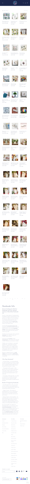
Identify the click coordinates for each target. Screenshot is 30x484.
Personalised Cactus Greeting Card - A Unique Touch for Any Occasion (6, 148)
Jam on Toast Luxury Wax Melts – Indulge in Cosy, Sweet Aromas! (5, 293)
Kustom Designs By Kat (14, 451)
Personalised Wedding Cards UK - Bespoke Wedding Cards (23, 69)
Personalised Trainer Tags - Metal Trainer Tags (23, 131)
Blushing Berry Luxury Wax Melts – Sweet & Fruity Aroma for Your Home (23, 180)
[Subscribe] (14, 472)
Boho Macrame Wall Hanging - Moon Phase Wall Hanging (6, 100)
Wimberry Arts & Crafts (13, 464)
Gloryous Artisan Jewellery (13, 441)
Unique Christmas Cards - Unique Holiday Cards (5, 21)
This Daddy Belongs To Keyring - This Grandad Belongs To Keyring (14, 132)
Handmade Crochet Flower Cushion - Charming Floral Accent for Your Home (23, 148)
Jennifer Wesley (13, 449)
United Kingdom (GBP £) (6, 479)
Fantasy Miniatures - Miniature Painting (5, 68)
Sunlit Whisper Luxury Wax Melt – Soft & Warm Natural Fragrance (14, 197)
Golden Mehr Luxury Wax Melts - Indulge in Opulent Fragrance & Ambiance (14, 277)
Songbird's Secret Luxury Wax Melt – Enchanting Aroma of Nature (5, 197)
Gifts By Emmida (13, 438)
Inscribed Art (13, 445)
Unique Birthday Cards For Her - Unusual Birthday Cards (5, 116)
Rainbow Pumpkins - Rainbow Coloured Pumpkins (23, 116)
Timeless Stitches (13, 457)
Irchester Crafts (13, 447)
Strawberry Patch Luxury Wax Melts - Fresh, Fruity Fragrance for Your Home (14, 180)
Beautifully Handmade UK (23, 421)
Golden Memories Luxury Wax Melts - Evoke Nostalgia (5, 245)
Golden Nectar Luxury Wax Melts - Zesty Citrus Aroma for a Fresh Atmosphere (14, 164)
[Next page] (25, 299)
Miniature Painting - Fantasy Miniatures (22, 53)
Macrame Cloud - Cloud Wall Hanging (5, 131)
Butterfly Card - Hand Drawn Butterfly (22, 37)
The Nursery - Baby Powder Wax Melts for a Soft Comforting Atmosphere (23, 229)
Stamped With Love (14, 455)
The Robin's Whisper (14, 459)
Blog (2, 432)
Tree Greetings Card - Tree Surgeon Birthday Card (14, 100)
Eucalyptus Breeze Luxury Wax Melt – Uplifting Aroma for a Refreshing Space (23, 213)
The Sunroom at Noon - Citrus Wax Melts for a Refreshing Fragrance (14, 229)
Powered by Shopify (26, 480)
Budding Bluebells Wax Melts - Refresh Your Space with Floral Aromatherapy (23, 261)
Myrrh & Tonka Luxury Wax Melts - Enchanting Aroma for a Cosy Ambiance (5, 180)
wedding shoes (15, 353)
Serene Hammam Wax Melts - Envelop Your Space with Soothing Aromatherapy (6, 277)
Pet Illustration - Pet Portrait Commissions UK (23, 21)
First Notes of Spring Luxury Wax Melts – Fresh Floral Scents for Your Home (14, 261)
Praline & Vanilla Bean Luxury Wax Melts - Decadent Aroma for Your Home (23, 164)
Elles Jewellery (13, 436)
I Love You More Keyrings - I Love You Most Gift (14, 116)
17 (22, 298)
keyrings (10, 338)
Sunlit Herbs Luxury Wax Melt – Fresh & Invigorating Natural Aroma (6, 213)
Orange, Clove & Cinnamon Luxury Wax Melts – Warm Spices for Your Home (6, 261)
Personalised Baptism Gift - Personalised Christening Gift (15, 53)
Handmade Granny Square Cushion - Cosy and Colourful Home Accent (5, 164)
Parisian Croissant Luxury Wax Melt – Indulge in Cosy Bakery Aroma (23, 197)
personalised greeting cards (12, 325)
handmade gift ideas (9, 411)
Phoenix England (13, 453)
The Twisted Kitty (13, 461)
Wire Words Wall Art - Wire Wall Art (5, 53)
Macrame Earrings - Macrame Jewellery (13, 84)
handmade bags (5, 339)
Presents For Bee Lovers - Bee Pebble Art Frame (23, 276)
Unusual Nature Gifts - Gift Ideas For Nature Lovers (6, 84)
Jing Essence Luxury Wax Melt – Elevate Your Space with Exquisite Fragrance (5, 229)
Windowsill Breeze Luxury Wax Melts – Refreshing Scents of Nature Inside (23, 245)
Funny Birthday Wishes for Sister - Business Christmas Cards (6, 38)
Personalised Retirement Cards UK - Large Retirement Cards (14, 22)
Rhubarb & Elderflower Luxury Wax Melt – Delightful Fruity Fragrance (14, 213)
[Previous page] (5, 299)
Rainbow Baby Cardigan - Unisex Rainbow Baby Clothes (23, 85)
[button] (3, 3)
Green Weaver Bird (14, 443)
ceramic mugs (14, 321)
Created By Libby (13, 432)
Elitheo (12, 434)
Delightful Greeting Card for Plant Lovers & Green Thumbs (14, 148)
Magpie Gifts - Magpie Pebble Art (23, 100)
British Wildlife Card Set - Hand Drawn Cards (14, 37)
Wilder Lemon (13, 466)
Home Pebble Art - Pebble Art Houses (14, 68)
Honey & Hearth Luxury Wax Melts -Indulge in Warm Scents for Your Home (14, 245)
